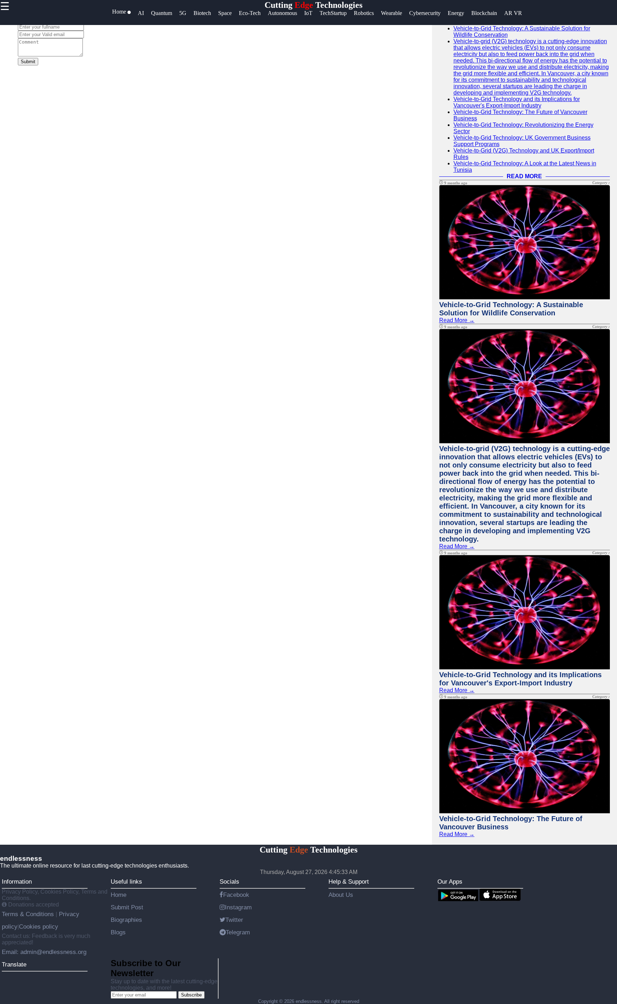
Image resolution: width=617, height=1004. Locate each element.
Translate (14, 964)
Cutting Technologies (313, 5)
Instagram (238, 907)
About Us (340, 894)
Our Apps (449, 881)
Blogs (118, 932)
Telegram (238, 932)
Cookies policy (38, 926)
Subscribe (191, 995)
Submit (28, 61)
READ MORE (524, 176)
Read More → (457, 320)
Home (118, 894)
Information (17, 881)
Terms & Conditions (29, 914)
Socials (229, 881)
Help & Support (348, 881)
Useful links (126, 881)
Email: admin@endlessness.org (44, 951)
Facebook (236, 894)
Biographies (126, 919)
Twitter (234, 919)
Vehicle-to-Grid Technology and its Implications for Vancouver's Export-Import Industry (516, 102)
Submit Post (127, 907)
